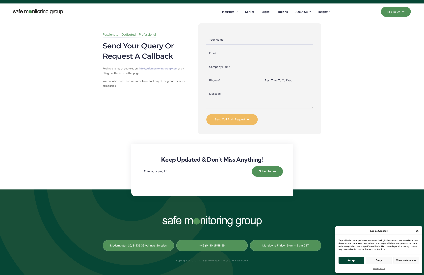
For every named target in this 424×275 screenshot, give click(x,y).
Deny (379, 260)
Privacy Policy (379, 268)
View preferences (406, 260)
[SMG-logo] (38, 10)
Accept (351, 260)
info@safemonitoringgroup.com (158, 68)
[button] (417, 231)
